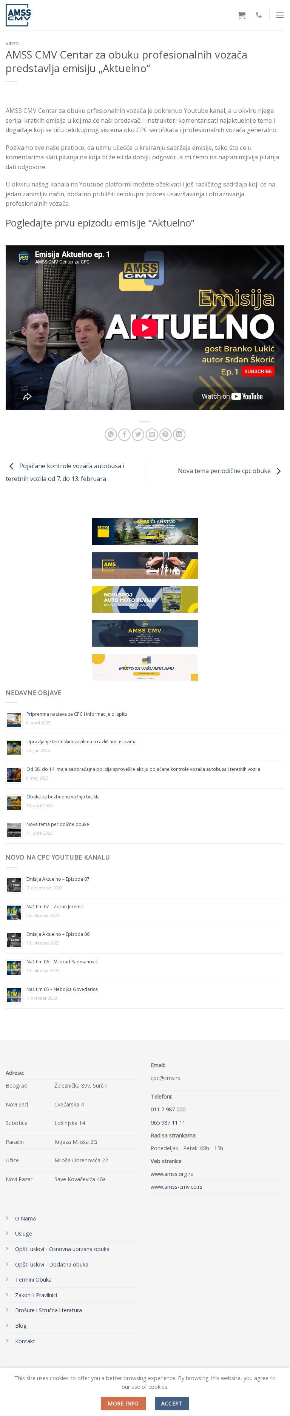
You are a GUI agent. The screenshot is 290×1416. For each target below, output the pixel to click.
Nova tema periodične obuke (57, 824)
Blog (21, 1325)
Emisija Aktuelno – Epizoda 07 (57, 879)
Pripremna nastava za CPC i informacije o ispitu (76, 714)
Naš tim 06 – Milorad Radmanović (62, 961)
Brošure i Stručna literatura (48, 1310)
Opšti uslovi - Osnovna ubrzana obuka (62, 1249)
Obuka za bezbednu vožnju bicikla (63, 797)
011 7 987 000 (168, 1109)
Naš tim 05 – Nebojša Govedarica (62, 989)
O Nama (25, 1218)
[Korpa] (241, 15)
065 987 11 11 (168, 1122)
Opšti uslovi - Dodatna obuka (51, 1264)
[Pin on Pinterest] (165, 434)
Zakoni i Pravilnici (36, 1295)
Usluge (23, 1233)
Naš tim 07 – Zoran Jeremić (55, 906)
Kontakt (25, 1341)
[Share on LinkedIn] (179, 434)
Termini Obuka (33, 1279)
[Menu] (279, 15)
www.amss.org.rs (172, 1173)
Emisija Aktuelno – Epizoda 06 (57, 934)
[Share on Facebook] (124, 434)
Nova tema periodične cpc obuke (225, 471)
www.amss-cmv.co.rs (176, 1186)
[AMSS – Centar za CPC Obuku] (26, 15)
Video (12, 43)
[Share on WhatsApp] (111, 434)
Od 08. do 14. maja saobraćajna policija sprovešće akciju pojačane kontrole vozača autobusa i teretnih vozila (143, 769)
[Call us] (259, 15)
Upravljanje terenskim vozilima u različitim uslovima (81, 741)
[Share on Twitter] (138, 434)
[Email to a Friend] (152, 434)
